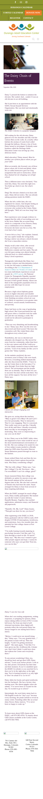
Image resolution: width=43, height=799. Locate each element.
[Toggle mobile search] (33, 39)
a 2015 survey (18, 274)
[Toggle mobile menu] (38, 39)
